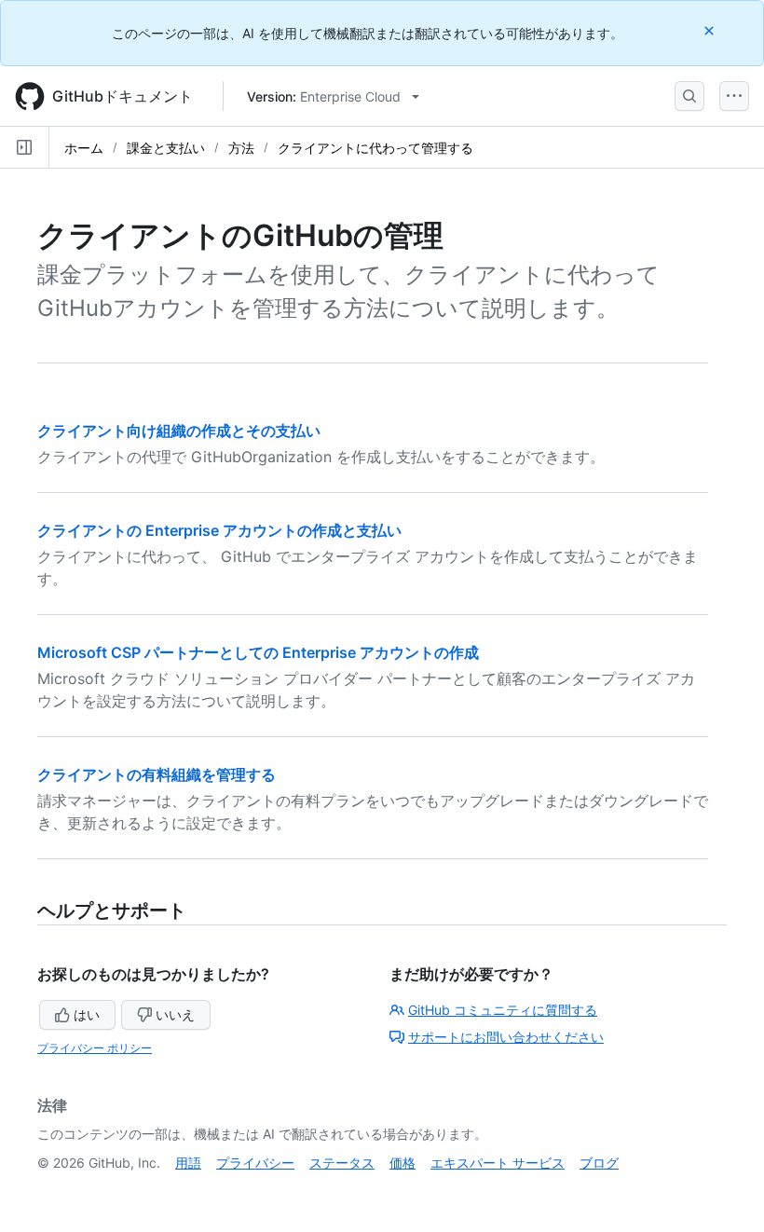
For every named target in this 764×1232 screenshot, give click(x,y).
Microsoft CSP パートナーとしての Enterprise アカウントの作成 (258, 652)
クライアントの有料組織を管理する (156, 774)
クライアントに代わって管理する (375, 148)
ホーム (83, 148)
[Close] (711, 30)
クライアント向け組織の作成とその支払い (179, 430)
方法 (241, 148)
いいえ (175, 1014)
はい (87, 1014)
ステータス (342, 1162)
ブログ (599, 1162)
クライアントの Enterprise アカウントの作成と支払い (219, 530)
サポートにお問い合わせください (506, 1037)
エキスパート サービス (497, 1162)
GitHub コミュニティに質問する (502, 1010)
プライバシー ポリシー (94, 1048)
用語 (188, 1162)
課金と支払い (166, 148)
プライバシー (255, 1162)
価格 (402, 1162)
